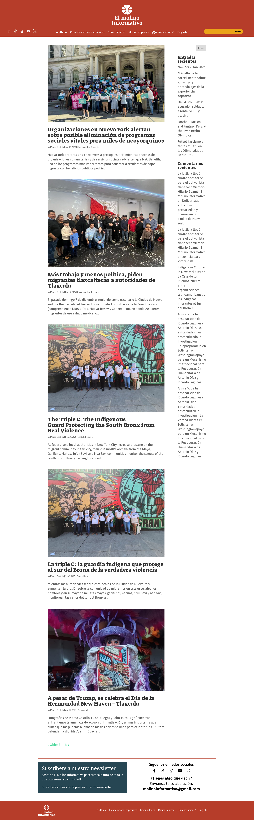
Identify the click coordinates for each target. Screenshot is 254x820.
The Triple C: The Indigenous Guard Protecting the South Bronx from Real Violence (101, 425)
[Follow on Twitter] (188, 770)
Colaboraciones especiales (87, 32)
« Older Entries (58, 745)
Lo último (61, 32)
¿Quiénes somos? (163, 32)
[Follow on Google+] (163, 770)
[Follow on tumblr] (15, 31)
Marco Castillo (57, 147)
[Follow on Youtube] (28, 31)
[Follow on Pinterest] (34, 31)
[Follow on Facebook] (9, 31)
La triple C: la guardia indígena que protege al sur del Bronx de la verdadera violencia (105, 567)
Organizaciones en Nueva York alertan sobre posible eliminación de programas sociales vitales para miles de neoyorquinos (106, 135)
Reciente (95, 147)
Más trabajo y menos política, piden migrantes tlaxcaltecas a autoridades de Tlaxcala (101, 280)
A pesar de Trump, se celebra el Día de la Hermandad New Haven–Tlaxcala (101, 700)
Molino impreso (139, 32)
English (182, 32)
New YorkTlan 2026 (191, 67)
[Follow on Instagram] (22, 31)
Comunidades (116, 32)
